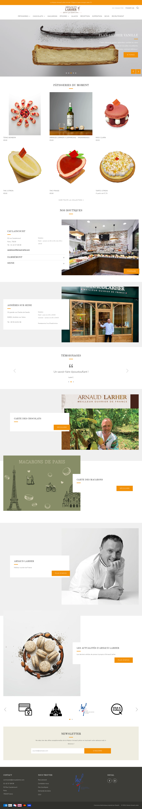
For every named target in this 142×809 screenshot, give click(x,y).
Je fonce (131, 55)
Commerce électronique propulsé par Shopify (106, 805)
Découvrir (62, 427)
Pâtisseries (23, 16)
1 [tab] (66, 73)
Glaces (74, 16)
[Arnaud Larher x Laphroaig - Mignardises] (71, 113)
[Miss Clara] (117, 113)
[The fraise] (71, 166)
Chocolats (38, 16)
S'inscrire (97, 751)
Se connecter (117, 8)
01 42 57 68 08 (8, 783)
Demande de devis (44, 791)
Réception (85, 16)
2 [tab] (68, 73)
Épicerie (63, 16)
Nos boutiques (43, 787)
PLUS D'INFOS (61, 573)
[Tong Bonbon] (24, 113)
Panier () (130, 8)
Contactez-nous (43, 783)
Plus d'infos (123, 660)
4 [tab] (73, 73)
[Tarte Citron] (117, 166)
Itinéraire (131, 271)
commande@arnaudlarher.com (13, 780)
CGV (39, 795)
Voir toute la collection (70, 200)
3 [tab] (71, 73)
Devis (107, 16)
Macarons (52, 16)
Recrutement (118, 16)
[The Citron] (24, 166)
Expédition (97, 16)
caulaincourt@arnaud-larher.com (18, 250)
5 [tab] (75, 73)
